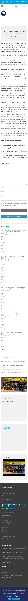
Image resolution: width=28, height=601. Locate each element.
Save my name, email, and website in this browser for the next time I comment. (15, 204)
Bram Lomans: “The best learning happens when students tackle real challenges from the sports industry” (15, 232)
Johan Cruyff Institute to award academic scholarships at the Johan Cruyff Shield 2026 (14, 333)
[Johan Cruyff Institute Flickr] (4, 508)
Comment (4, 170)
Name (3, 186)
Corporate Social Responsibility (9, 536)
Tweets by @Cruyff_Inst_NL (8, 401)
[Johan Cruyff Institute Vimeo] (10, 506)
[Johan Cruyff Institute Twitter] (10, 504)
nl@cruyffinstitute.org (8, 580)
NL (4, 6)
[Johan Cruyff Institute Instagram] (22, 504)
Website (3, 196)
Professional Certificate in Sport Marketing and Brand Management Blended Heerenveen (14, 549)
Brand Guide (5, 541)
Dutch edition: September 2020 (20, 157)
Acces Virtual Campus (22, 6)
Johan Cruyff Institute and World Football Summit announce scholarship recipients (15, 314)
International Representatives (8, 524)
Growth (4, 517)
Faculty (3, 529)
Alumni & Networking (6, 531)
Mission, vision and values (8, 515)
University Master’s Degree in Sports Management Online (13, 372)
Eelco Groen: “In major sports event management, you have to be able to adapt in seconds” (15, 288)
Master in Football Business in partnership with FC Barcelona (13, 553)
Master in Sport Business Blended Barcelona (11, 369)
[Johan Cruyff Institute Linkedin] (16, 504)
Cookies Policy (16, 598)
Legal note (4, 572)
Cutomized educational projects (9, 493)
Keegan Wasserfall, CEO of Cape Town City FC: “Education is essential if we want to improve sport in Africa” (15, 258)
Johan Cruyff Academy (7, 520)
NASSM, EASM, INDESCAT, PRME (9, 570)
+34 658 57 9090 (7, 577)
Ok (9, 598)
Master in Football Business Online (9, 562)
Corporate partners (6, 491)
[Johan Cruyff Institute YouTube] (5, 506)
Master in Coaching (11, 114)
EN (2, 6)
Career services (5, 534)
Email (2, 191)
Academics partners (6, 495)
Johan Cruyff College (6, 522)
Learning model (5, 527)
